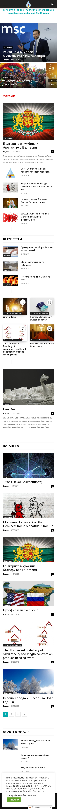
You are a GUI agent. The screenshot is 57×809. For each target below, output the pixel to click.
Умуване (7, 255)
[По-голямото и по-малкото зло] (10, 280)
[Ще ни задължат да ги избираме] (10, 266)
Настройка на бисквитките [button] (21, 795)
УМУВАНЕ (9, 96)
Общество (7, 77)
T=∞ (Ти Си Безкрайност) (22, 482)
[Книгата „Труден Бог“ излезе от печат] (42, 306)
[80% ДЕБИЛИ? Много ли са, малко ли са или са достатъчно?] (10, 217)
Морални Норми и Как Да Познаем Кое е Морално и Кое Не (36, 186)
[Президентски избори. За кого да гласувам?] (10, 251)
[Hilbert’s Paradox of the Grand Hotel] (42, 332)
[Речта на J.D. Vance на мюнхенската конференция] (28, 42)
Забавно (7, 270)
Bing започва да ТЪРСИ (33, 767)
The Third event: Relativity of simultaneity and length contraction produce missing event (14, 349)
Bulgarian (35, 807)
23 (52, 614)
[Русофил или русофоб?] (28, 593)
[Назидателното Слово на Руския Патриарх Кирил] (10, 203)
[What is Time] (15, 306)
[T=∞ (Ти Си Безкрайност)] (28, 465)
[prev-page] (5, 229)
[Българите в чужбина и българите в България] (28, 121)
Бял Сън (9, 409)
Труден (6, 151)
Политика (8, 47)
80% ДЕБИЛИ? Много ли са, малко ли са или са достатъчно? (35, 217)
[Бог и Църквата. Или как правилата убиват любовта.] (10, 172)
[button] (5, 4)
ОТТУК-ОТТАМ (12, 239)
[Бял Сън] (28, 387)
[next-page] (10, 229)
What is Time (9, 317)
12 (52, 662)
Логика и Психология (12, 313)
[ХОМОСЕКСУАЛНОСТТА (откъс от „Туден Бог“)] (23, 75)
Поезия (7, 404)
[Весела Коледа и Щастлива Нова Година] (28, 681)
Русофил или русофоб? (20, 610)
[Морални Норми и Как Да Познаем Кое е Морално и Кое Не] (10, 187)
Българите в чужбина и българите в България (20, 145)
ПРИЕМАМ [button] (14, 800)
